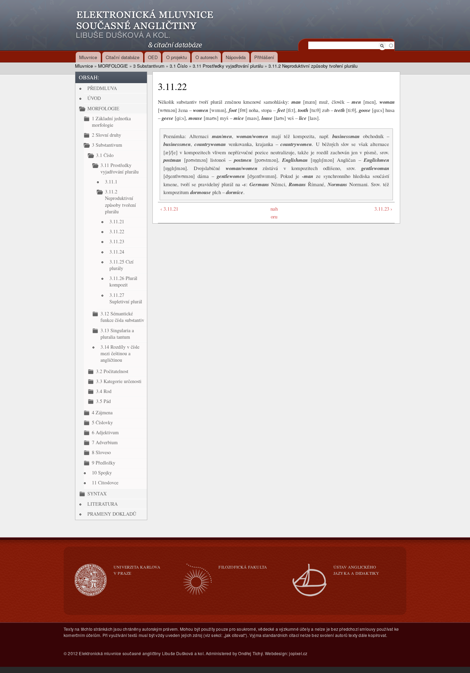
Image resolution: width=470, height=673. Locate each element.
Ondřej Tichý (250, 653)
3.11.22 (116, 231)
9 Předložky (103, 462)
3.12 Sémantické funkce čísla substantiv (122, 316)
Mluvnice (88, 57)
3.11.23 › (383, 208)
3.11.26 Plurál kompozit (123, 281)
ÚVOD (94, 98)
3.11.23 (116, 241)
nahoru (274, 212)
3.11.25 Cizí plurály (121, 264)
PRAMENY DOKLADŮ (111, 514)
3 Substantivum (148, 66)
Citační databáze (122, 57)
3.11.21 (116, 221)
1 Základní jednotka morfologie (111, 121)
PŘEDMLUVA (102, 88)
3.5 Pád (103, 401)
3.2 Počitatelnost (112, 371)
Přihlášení (264, 57)
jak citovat (234, 635)
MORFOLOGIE (113, 66)
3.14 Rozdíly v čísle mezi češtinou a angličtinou (119, 353)
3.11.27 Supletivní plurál (125, 298)
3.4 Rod (103, 391)
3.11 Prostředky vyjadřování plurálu (228, 66)
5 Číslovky (102, 422)
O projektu (176, 57)
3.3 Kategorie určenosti (118, 381)
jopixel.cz (298, 653)
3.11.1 (111, 181)
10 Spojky (102, 472)
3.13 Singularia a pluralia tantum (117, 333)
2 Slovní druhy (106, 135)
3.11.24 (116, 251)
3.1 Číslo (179, 66)
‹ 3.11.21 (169, 208)
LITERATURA (102, 504)
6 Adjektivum (105, 432)
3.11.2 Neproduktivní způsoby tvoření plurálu (312, 66)
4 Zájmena (102, 412)
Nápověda (236, 57)
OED (153, 57)
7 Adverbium (105, 442)
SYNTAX (97, 493)
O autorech (206, 57)
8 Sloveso (101, 452)
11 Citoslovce (105, 482)
